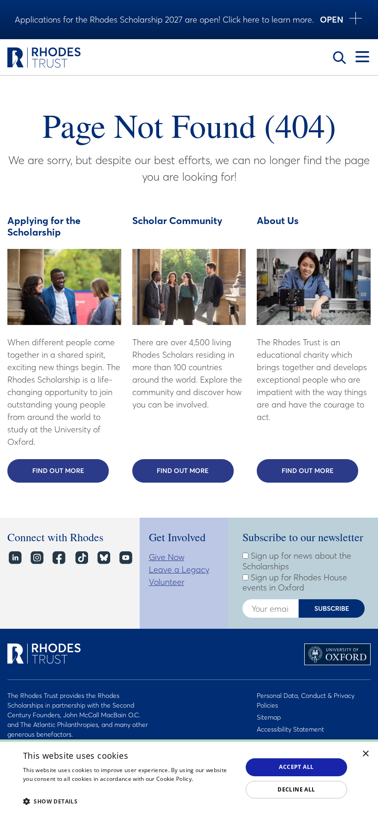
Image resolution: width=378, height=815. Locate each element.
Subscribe (331, 608)
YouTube (125, 558)
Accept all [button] (296, 767)
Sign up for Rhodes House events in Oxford (294, 583)
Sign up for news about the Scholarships (296, 561)
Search (339, 57)
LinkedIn (14, 558)
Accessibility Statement (290, 729)
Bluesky (103, 558)
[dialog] (189, 777)
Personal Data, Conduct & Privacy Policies (305, 700)
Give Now (166, 557)
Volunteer (166, 582)
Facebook (59, 558)
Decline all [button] (296, 789)
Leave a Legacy (179, 569)
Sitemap (269, 717)
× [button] (366, 754)
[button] (129, 801)
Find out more (70, 471)
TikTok (81, 558)
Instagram (37, 558)
